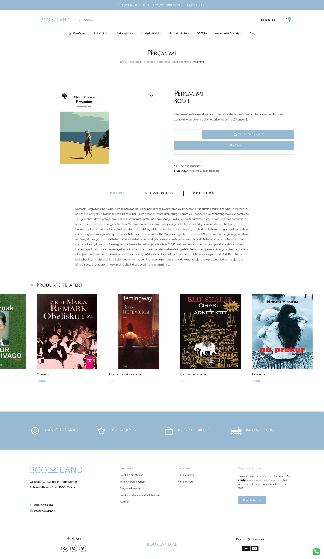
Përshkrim (118, 193)
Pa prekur (258, 374)
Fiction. (148, 62)
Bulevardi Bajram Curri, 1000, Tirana (52, 487)
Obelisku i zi (45, 374)
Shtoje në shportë (250, 134)
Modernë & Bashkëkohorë (172, 62)
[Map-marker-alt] (82, 548)
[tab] (118, 193)
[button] (151, 97)
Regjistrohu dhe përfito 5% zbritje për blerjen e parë (162, 5)
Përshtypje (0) (203, 193)
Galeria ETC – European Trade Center (53, 481)
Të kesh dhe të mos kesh (125, 374)
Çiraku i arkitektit (193, 374)
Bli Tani (235, 145)
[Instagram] (73, 548)
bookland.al (265, 476)
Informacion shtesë (159, 193)
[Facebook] (64, 548)
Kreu (123, 62)
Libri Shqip (135, 62)
